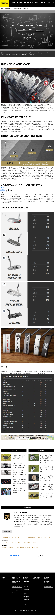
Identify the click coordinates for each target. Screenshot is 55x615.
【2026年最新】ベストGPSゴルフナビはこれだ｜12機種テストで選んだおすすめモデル (26, 537)
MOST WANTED (8, 8)
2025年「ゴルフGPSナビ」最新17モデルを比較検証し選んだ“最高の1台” (22, 547)
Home (2, 8)
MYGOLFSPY (28, 34)
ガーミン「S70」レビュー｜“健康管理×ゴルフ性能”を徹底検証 (19, 542)
